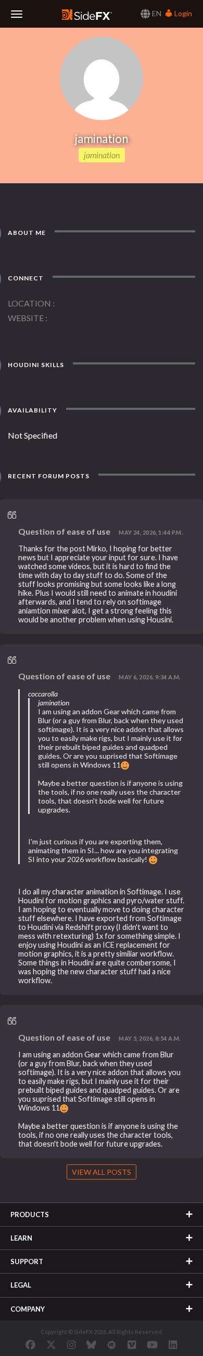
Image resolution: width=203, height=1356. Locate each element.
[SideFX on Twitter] (51, 1344)
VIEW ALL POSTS (101, 1172)
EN (155, 13)
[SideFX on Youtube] (152, 1344)
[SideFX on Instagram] (71, 1344)
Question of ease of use (64, 531)
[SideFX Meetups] (112, 1344)
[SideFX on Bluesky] (91, 1344)
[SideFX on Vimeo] (132, 1344)
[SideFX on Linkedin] (173, 1344)
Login (182, 13)
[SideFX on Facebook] (30, 1344)
